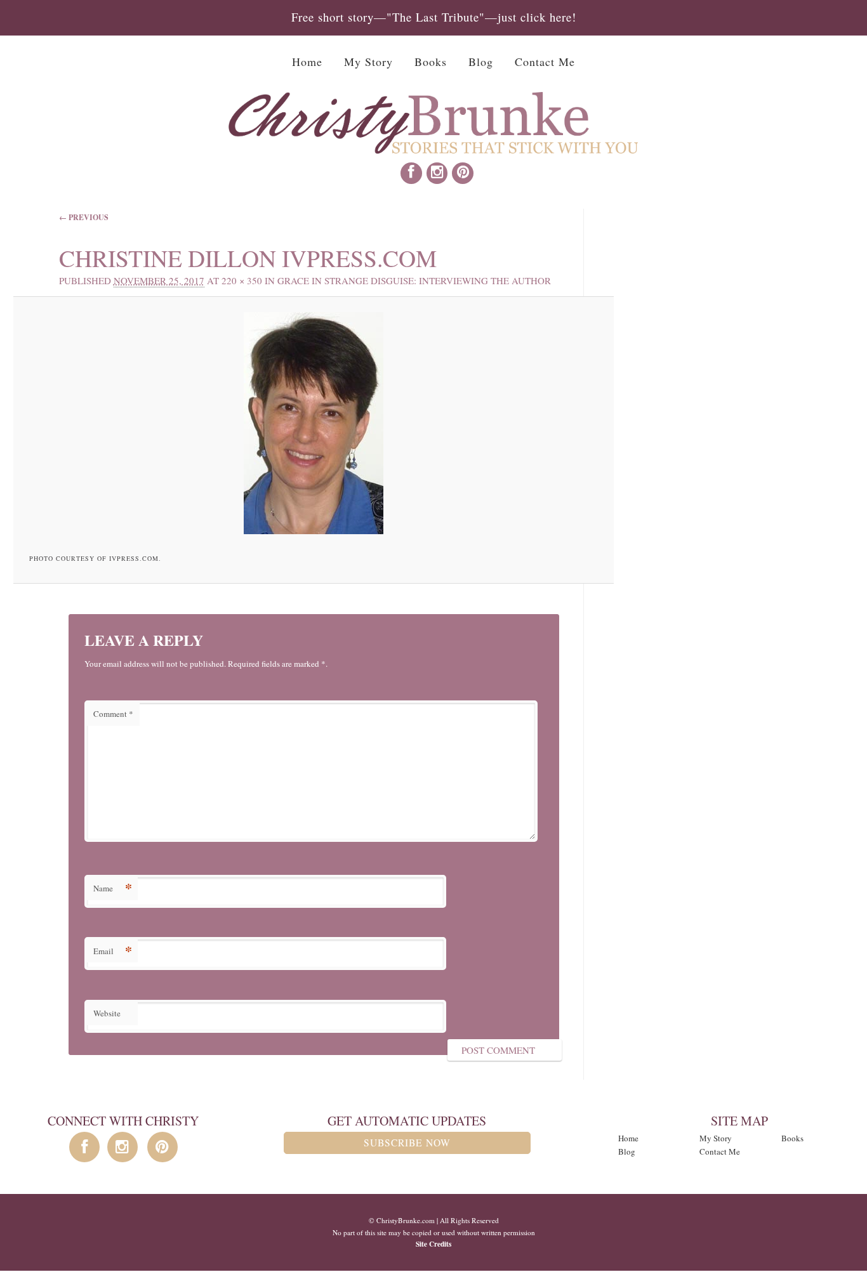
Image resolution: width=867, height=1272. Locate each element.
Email (112, 950)
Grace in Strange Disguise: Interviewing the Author (414, 280)
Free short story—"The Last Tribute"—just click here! (433, 17)
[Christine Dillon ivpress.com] (314, 423)
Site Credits (433, 1243)
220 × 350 (242, 280)
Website (107, 1013)
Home (307, 61)
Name (112, 887)
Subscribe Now (407, 1142)
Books (430, 61)
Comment (113, 713)
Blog (480, 61)
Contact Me (545, 61)
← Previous (84, 217)
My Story (368, 61)
